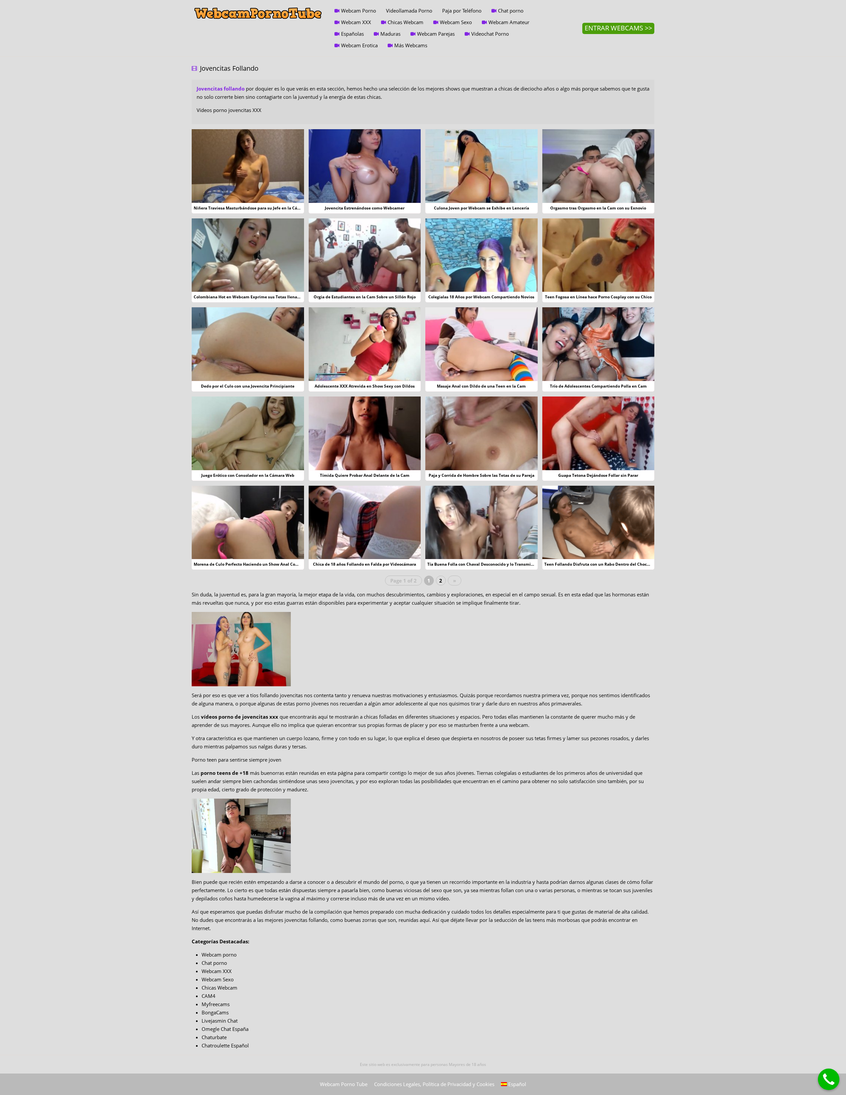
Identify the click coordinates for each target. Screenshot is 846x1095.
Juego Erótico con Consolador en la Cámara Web (247, 475)
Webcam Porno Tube (343, 1084)
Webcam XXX (356, 22)
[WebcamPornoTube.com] (258, 5)
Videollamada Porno (409, 10)
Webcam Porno (358, 10)
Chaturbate (214, 1037)
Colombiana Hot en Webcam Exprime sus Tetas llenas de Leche (256, 297)
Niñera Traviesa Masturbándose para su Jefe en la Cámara (250, 208)
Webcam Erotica (359, 45)
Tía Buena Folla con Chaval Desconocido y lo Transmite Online (488, 564)
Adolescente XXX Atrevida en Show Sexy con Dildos (365, 386)
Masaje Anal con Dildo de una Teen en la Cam (481, 386)
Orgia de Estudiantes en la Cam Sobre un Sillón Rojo (365, 297)
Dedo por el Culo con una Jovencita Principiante (247, 386)
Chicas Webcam (405, 22)
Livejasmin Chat (220, 1020)
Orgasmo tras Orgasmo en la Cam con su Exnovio (598, 208)
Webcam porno (219, 954)
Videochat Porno (490, 33)
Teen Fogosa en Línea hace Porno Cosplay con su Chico (598, 297)
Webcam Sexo (456, 22)
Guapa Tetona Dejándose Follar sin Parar (598, 475)
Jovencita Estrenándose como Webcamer (364, 208)
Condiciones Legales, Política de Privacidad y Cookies (434, 1084)
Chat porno (510, 10)
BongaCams (215, 1012)
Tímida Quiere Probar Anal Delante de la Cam (364, 475)
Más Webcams (410, 45)
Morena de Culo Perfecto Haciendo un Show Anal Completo (251, 564)
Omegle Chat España (225, 1029)
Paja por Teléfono (461, 10)
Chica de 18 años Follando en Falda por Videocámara (364, 564)
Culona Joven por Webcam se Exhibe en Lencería (481, 208)
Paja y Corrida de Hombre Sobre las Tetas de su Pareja (481, 475)
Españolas (352, 33)
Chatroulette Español (225, 1045)
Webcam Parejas (436, 33)
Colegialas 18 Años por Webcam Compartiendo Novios (481, 297)
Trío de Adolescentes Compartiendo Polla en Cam (598, 386)
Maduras (390, 33)
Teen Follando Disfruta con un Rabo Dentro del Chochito (599, 564)
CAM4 (208, 996)
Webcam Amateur (508, 22)
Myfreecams (216, 1004)
